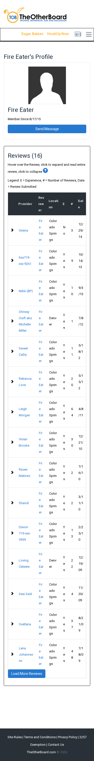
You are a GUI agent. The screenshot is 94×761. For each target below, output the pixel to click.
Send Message (47, 129)
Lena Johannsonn (26, 654)
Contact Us (56, 744)
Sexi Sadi (25, 594)
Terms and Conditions (40, 737)
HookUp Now (52, 34)
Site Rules (15, 737)
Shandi (24, 503)
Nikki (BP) (26, 291)
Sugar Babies (26, 34)
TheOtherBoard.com (41, 752)
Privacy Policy (67, 737)
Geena (23, 230)
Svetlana (25, 624)
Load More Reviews (26, 674)
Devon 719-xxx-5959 (25, 533)
